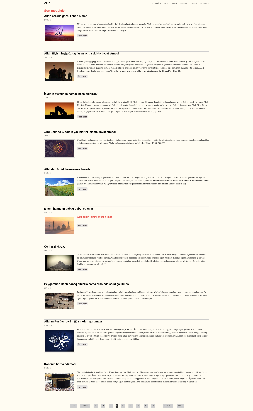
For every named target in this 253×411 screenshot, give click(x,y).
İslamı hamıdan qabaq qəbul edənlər (68, 208)
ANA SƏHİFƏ (156, 3)
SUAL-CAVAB (204, 3)
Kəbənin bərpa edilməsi (60, 364)
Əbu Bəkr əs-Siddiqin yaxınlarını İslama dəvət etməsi (80, 132)
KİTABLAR (193, 3)
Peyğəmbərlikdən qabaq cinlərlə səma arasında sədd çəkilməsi (87, 284)
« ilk (73, 406)
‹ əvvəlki (85, 406)
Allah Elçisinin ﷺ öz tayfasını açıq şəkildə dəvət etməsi (81, 53)
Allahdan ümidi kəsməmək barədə (67, 169)
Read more (82, 36)
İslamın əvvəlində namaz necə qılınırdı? (71, 94)
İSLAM (166, 3)
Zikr (47, 3)
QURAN (174, 3)
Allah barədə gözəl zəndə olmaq (65, 16)
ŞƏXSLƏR (183, 3)
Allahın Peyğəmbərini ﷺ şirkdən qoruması (73, 321)
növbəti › (168, 406)
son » (180, 406)
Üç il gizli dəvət (54, 246)
